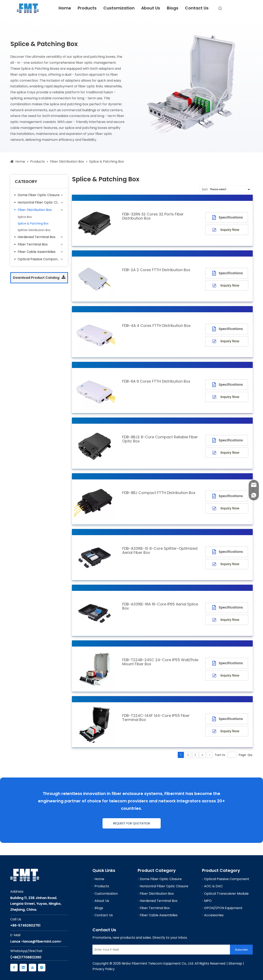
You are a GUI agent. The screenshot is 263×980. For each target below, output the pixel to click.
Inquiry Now (229, 229)
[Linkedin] (23, 967)
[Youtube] (32, 967)
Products (87, 8)
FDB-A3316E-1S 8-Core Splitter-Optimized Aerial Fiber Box (159, 550)
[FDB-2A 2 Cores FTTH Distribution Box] (94, 279)
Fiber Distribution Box (35, 209)
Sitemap (235, 963)
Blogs (172, 8)
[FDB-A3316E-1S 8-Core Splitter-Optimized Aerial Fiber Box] (94, 557)
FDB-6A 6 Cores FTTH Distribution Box (156, 381)
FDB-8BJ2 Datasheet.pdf (225, 438)
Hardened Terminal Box (36, 237)
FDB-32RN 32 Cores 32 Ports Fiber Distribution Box (153, 216)
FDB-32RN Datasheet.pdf (225, 215)
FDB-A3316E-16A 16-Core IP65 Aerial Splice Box (160, 606)
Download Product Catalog (36, 277)
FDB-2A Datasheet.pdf (223, 270)
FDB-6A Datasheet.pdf (223, 382)
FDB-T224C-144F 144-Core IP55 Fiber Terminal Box (156, 718)
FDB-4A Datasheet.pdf (223, 326)
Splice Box (25, 217)
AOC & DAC (213, 886)
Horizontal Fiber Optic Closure (41, 202)
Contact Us (197, 8)
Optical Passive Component (40, 259)
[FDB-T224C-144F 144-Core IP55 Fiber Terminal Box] (94, 724)
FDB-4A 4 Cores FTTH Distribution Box (156, 326)
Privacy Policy (103, 969)
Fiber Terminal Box (33, 244)
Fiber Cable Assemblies (36, 251)
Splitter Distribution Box (34, 230)
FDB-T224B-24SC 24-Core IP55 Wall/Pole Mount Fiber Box (160, 662)
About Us (150, 8)
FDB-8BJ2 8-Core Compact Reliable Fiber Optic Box (160, 439)
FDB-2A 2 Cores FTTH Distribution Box (156, 270)
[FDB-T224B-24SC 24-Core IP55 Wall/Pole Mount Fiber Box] (94, 668)
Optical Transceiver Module (226, 893)
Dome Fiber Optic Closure (39, 195)
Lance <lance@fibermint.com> (36, 941)
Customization (119, 8)
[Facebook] (14, 967)
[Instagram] (41, 967)
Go (250, 755)
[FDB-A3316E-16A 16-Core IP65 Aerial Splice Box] (94, 613)
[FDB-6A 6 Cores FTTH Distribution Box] (94, 390)
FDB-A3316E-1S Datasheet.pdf (217, 552)
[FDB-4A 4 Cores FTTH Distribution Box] (94, 334)
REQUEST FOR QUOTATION (131, 823)
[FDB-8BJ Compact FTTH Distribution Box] (94, 501)
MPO (208, 900)
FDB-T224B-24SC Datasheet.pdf (219, 663)
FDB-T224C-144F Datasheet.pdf (219, 719)
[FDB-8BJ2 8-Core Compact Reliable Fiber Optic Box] (94, 446)
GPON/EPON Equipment (223, 908)
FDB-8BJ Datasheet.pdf (224, 493)
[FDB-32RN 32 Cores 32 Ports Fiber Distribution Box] (94, 223)
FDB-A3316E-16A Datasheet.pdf (218, 608)
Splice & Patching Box (33, 223)
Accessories (214, 915)
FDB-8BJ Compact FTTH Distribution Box (158, 493)
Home (65, 8)
